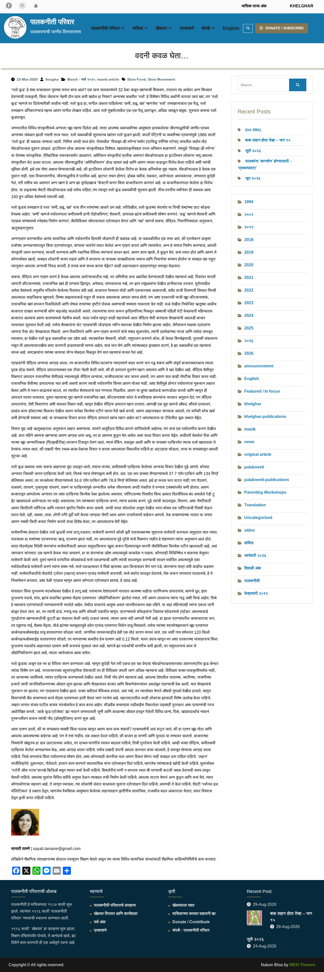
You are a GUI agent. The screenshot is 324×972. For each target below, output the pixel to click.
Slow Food (136, 79)
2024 (248, 315)
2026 (248, 353)
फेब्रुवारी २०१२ (256, 593)
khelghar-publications (265, 416)
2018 (248, 240)
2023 (248, 303)
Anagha (52, 79)
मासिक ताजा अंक (254, 6)
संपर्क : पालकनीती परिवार (191, 930)
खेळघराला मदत (183, 905)
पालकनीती (252, 581)
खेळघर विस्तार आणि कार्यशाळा (116, 913)
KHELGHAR (301, 6)
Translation (255, 505)
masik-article (108, 79)
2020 (248, 265)
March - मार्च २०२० (81, 79)
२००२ (248, 214)
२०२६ (248, 341)
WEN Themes (302, 965)
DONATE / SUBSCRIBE (285, 28)
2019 (248, 252)
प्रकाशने (187, 28)
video (249, 530)
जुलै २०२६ (253, 151)
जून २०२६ (252, 178)
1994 (248, 202)
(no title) (253, 130)
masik (250, 429)
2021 (248, 277)
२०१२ (248, 227)
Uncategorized (258, 517)
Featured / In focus (262, 391)
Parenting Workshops (265, 492)
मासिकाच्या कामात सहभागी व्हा (194, 913)
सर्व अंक (100, 922)
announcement (258, 366)
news (249, 442)
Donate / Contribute (191, 922)
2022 (248, 290)
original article (257, 454)
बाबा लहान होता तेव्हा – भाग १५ (267, 140)
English (231, 28)
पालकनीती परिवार (52, 22)
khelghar (252, 404)
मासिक (137, 28)
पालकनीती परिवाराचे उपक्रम (115, 905)
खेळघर (161, 28)
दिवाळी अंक (252, 568)
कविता (249, 543)
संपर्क (205, 28)
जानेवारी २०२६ (255, 555)
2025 (248, 328)
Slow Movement (161, 79)
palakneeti (254, 467)
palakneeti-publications (266, 480)
